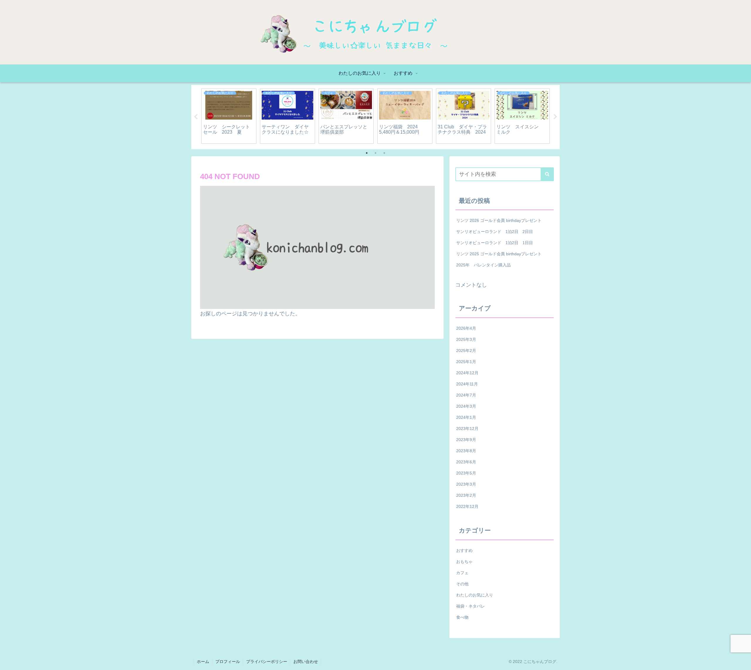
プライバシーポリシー (266, 661)
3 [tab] (384, 153)
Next (555, 117)
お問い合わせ (305, 661)
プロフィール (227, 661)
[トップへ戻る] (742, 661)
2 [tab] (375, 153)
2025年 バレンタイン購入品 (483, 265)
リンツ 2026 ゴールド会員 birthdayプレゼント (499, 220)
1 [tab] (367, 153)
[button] (547, 174)
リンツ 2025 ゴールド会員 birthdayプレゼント (499, 253)
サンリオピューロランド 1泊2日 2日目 (494, 231)
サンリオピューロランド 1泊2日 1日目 (494, 242)
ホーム (203, 661)
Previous (196, 117)
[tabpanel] (228, 116)
